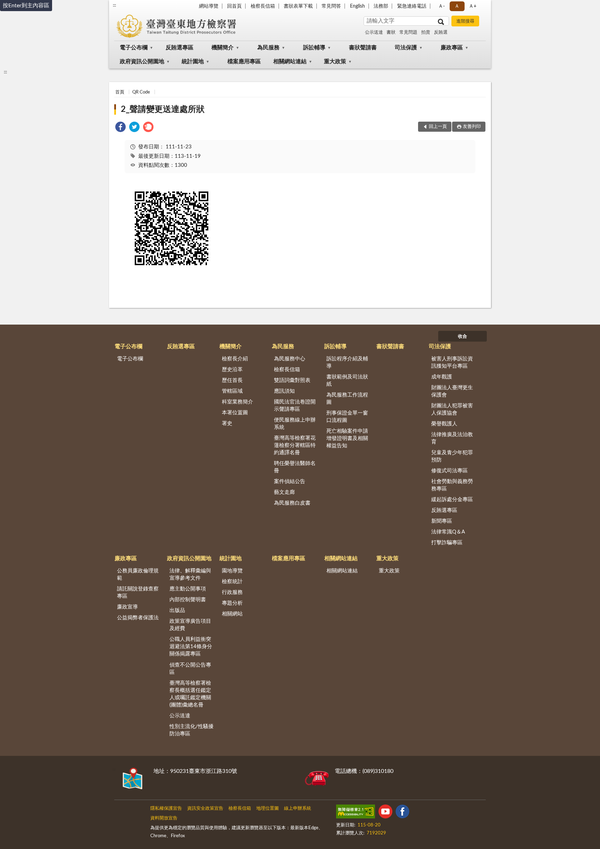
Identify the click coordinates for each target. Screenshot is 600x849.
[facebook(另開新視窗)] (402, 813)
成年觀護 (441, 376)
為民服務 (268, 47)
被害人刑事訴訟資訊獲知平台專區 (452, 362)
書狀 (390, 32)
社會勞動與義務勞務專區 (452, 485)
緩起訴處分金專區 (452, 499)
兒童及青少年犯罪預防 (452, 456)
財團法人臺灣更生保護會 (452, 391)
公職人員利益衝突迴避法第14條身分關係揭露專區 (190, 646)
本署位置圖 (235, 412)
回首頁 (234, 6)
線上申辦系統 (297, 808)
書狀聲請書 (363, 47)
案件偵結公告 (289, 481)
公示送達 (374, 32)
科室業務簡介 (237, 402)
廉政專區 (452, 47)
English (357, 6)
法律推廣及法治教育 (452, 438)
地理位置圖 (267, 808)
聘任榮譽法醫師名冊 (295, 467)
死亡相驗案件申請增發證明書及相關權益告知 (347, 438)
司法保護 (406, 47)
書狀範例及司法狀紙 (347, 380)
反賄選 (441, 32)
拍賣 (425, 32)
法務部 (381, 6)
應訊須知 (284, 391)
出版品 (177, 610)
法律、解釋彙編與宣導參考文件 (190, 574)
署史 (227, 423)
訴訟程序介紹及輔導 (347, 362)
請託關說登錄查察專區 (138, 592)
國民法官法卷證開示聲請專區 (295, 405)
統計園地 (193, 61)
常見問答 (331, 6)
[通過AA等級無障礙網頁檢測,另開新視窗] (355, 813)
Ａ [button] (457, 6)
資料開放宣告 (163, 818)
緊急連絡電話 (411, 6)
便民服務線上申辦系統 (295, 423)
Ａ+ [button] (472, 6)
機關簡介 (222, 47)
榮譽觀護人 (444, 423)
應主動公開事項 (187, 588)
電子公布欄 (134, 47)
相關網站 (232, 614)
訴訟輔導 (314, 47)
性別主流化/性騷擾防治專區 (191, 730)
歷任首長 (232, 380)
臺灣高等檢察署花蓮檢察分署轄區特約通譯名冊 (295, 445)
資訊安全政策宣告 (205, 808)
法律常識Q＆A (448, 531)
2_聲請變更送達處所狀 (163, 109)
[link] (120, 128)
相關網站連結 (290, 61)
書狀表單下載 (298, 6)
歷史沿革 (232, 369)
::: (114, 5)
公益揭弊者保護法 (138, 617)
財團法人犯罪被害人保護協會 (452, 409)
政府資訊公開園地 (142, 61)
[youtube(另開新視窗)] (385, 813)
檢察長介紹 (235, 358)
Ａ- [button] (441, 6)
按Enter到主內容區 (26, 5)
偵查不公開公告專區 (190, 668)
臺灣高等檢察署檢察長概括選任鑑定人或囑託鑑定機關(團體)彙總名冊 (190, 694)
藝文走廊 (284, 492)
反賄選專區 (179, 47)
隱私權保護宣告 (166, 808)
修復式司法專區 (449, 470)
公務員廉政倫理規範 (138, 574)
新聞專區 (441, 521)
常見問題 (408, 32)
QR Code (141, 92)
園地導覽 (232, 570)
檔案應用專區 (244, 61)
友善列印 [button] (472, 126)
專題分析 (232, 603)
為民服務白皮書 (292, 503)
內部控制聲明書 (187, 599)
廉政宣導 (127, 607)
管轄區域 (232, 391)
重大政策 (335, 61)
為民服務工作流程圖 (347, 398)
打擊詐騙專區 (446, 542)
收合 (462, 336)
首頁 (119, 92)
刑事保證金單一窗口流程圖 (347, 416)
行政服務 (232, 592)
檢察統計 (232, 581)
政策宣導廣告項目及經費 (190, 625)
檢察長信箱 (263, 6)
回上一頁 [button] (438, 126)
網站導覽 (208, 6)
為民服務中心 (289, 358)
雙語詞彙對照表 (292, 380)
